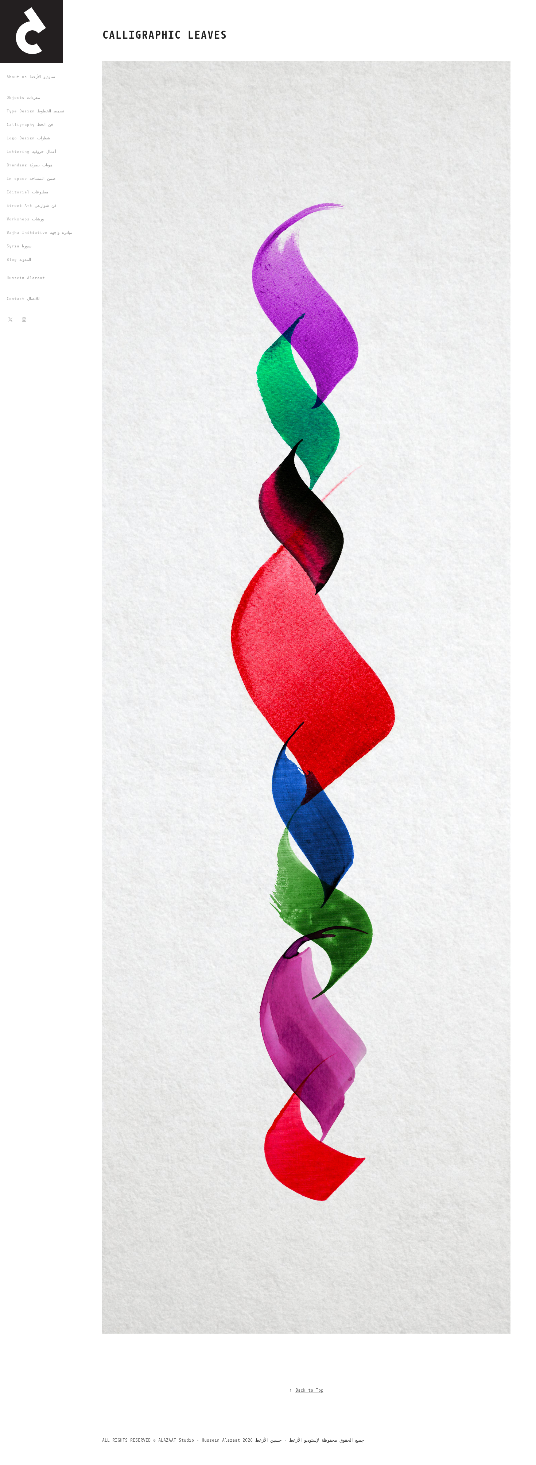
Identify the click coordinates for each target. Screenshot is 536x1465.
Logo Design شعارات (28, 138)
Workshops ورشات (25, 219)
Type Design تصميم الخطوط (35, 111)
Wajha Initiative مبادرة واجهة (39, 232)
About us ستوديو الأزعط (31, 76)
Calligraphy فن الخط (30, 124)
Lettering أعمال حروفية (31, 151)
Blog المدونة (19, 259)
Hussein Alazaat (26, 277)
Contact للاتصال (23, 298)
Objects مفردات (23, 97)
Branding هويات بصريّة (30, 165)
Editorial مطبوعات (27, 192)
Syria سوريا (19, 246)
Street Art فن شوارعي (31, 205)
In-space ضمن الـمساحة (31, 178)
